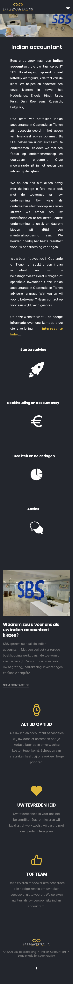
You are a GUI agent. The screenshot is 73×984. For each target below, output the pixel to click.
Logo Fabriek (46, 956)
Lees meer (20, 391)
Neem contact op (16, 685)
